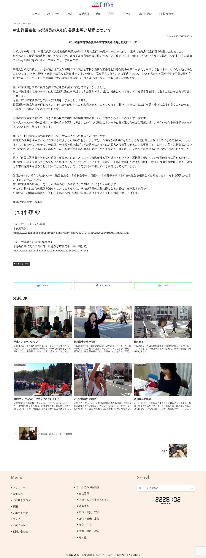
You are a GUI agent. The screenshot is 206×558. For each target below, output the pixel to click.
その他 (83, 537)
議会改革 (84, 506)
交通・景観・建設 (89, 531)
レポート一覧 (20, 512)
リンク (16, 519)
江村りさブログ (22, 264)
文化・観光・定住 (89, 518)
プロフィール (20, 487)
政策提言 (18, 494)
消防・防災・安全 (89, 512)
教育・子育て (86, 524)
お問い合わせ (20, 531)
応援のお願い (20, 525)
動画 (15, 506)
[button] (192, 488)
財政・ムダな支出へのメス (94, 499)
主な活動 (84, 493)
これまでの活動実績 (87, 487)
